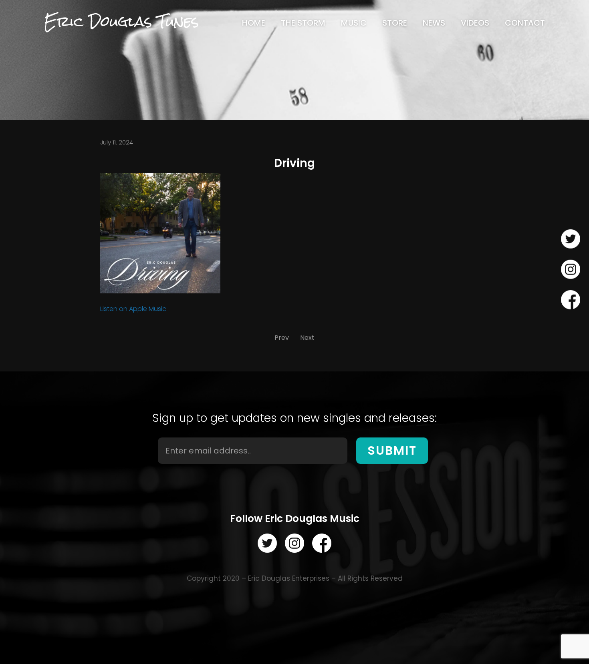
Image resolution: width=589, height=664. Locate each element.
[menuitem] (253, 23)
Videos (475, 23)
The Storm (303, 23)
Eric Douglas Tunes (121, 21)
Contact (525, 23)
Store (394, 23)
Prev (281, 337)
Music (354, 23)
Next (307, 337)
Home (253, 23)
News (434, 23)
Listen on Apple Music (133, 308)
